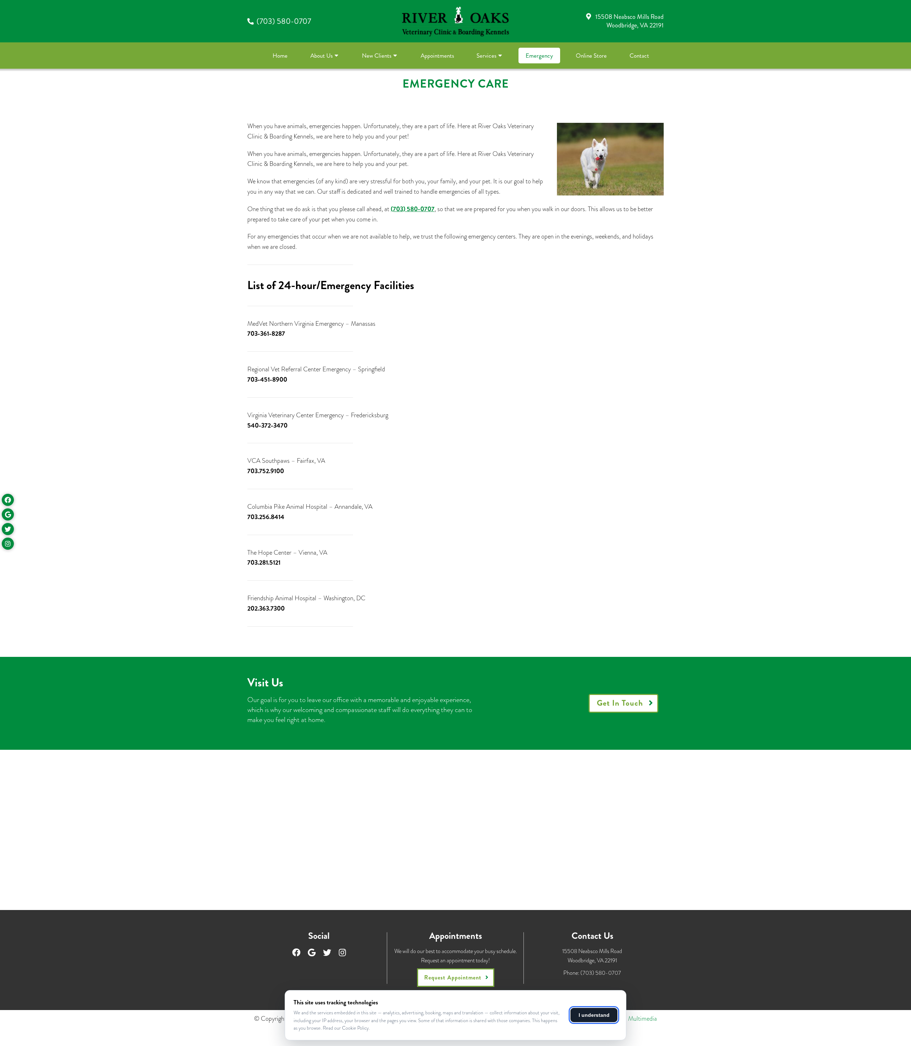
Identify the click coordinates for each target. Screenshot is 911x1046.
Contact (639, 55)
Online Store (591, 55)
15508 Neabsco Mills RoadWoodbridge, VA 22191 (629, 21)
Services (486, 55)
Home (280, 55)
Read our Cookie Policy (346, 1027)
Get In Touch (620, 703)
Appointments (437, 55)
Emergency (539, 55)
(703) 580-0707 (284, 21)
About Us (321, 55)
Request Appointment (452, 977)
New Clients (376, 55)
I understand (594, 1015)
